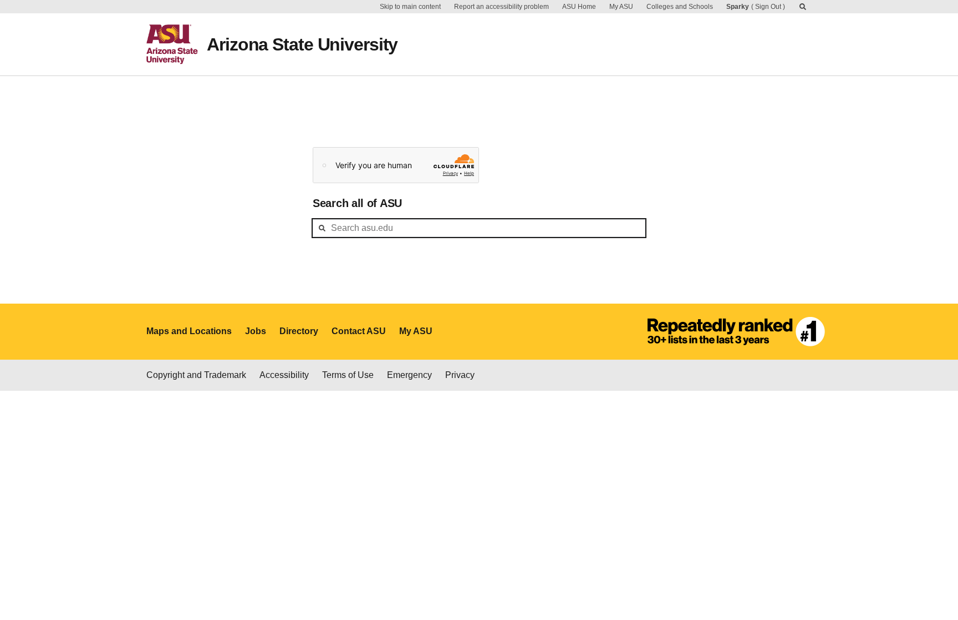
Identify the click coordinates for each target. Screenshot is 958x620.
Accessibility (284, 375)
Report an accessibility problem (501, 7)
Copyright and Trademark (196, 375)
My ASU (621, 7)
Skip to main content (410, 7)
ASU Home (579, 7)
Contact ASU (359, 331)
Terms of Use (348, 375)
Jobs (255, 331)
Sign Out (768, 6)
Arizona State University (302, 44)
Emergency (409, 375)
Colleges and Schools (679, 7)
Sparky (737, 6)
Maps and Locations (189, 331)
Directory (298, 331)
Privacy (460, 375)
